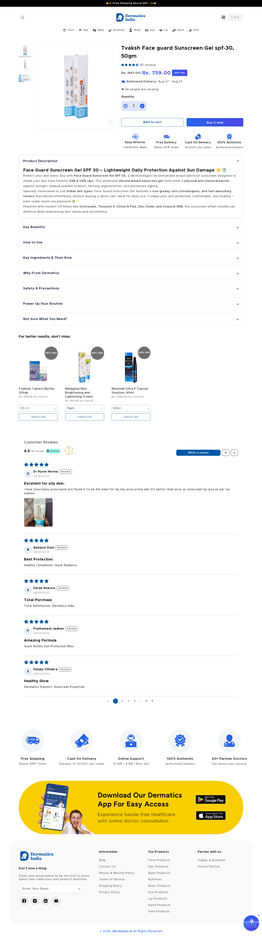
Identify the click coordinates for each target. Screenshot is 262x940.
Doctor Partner (209, 866)
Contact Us (107, 866)
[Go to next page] (153, 700)
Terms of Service (112, 879)
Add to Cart (38, 417)
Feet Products (159, 911)
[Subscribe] (79, 889)
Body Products (159, 885)
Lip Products (157, 898)
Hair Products (158, 866)
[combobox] (38, 408)
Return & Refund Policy (116, 873)
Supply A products (212, 860)
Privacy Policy (109, 892)
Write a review (198, 452)
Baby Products (159, 873)
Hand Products (159, 905)
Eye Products (158, 892)
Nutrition (155, 879)
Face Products (159, 860)
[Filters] (225, 453)
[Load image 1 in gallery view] (25, 50)
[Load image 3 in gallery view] (25, 78)
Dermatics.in (122, 931)
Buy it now (215, 122)
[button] (23, 17)
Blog (102, 860)
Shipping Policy (110, 885)
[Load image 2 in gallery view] (25, 64)
